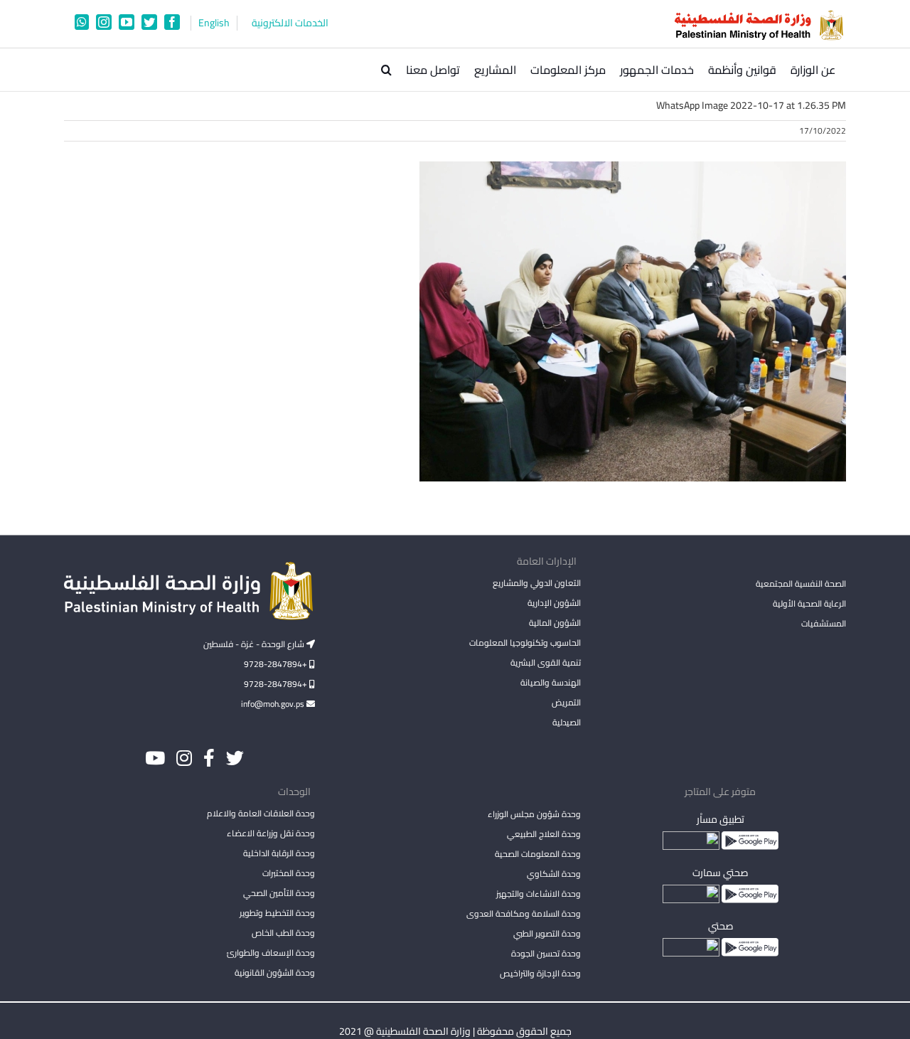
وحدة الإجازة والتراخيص (540, 973)
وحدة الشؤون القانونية (275, 972)
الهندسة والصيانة (550, 682)
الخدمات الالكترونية (290, 23)
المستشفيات (823, 623)
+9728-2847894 (276, 664)
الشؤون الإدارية (554, 603)
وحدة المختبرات (288, 873)
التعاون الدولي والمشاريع (536, 583)
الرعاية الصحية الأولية (809, 603)
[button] (386, 69)
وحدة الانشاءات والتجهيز (538, 893)
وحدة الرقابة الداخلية (279, 853)
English (214, 23)
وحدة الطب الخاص (283, 933)
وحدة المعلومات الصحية (537, 854)
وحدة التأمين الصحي (279, 893)
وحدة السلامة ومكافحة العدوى (523, 913)
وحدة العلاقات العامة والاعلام (261, 813)
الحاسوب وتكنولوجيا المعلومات (524, 642)
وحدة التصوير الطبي (546, 933)
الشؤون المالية (554, 622)
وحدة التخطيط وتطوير (277, 913)
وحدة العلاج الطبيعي (543, 834)
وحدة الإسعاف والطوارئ (271, 952)
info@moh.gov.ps (273, 704)
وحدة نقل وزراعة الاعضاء (271, 833)
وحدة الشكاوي (553, 873)
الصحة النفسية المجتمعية (801, 584)
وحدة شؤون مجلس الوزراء (534, 815)
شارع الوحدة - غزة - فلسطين (254, 644)
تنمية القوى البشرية (545, 662)
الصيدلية (566, 722)
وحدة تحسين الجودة (545, 953)
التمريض (566, 702)
